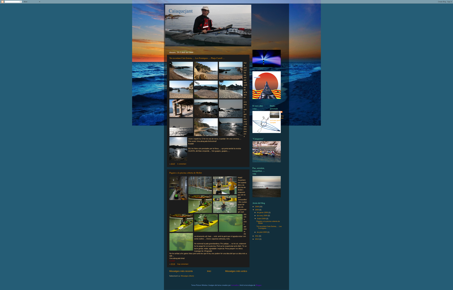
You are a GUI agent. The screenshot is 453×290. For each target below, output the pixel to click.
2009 (257, 210)
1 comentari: (182, 164)
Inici (209, 271)
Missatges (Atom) (187, 276)
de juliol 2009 (262, 232)
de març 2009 (262, 215)
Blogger (258, 285)
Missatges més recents (181, 271)
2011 (257, 236)
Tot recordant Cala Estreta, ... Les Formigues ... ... (269, 227)
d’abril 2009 (261, 219)
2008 (257, 206)
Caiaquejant (181, 10)
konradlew (235, 285)
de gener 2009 (262, 212)
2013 (257, 239)
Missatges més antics (236, 271)
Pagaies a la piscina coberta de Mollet (185, 172)
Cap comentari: (183, 264)
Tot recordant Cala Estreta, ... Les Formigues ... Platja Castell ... (197, 58)
